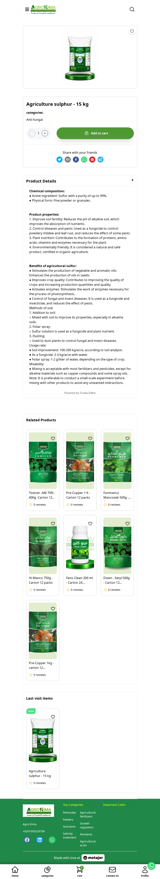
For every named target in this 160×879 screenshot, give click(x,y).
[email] (68, 159)
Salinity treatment (69, 835)
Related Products (41, 420)
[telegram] (100, 159)
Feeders (68, 819)
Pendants (86, 834)
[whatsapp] (84, 159)
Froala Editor (88, 392)
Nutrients (69, 826)
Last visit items (39, 698)
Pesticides (69, 812)
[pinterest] (92, 159)
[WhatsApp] (52, 839)
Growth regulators (87, 825)
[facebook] (76, 159)
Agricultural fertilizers (88, 814)
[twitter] (59, 159)
